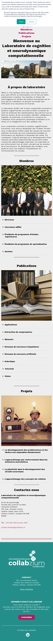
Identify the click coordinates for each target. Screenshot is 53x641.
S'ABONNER (26, 617)
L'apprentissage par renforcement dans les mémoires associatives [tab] (26, 461)
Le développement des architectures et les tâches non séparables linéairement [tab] (26, 451)
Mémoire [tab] (9, 339)
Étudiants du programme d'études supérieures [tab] (21, 235)
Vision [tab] (8, 376)
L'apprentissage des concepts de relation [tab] (25, 479)
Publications (26, 32)
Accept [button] (21, 22)
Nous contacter (26, 589)
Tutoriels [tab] (9, 369)
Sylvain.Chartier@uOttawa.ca (13, 527)
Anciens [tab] (8, 251)
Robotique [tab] (10, 361)
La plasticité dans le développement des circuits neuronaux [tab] (25, 470)
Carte (3, 516)
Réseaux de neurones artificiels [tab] (20, 354)
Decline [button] (31, 22)
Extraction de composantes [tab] (18, 332)
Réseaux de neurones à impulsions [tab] (22, 347)
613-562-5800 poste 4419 (16, 523)
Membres (26, 29)
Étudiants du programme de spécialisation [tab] (26, 244)
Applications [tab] (11, 325)
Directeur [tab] (9, 220)
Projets (26, 36)
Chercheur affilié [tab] (13, 227)
